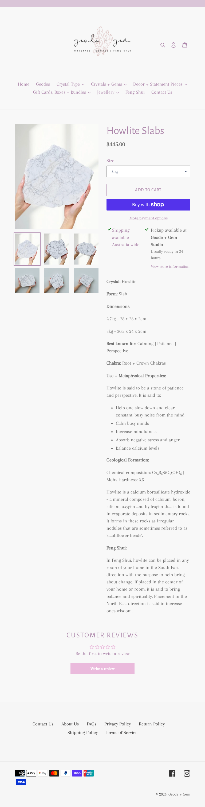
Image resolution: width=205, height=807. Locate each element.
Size (110, 160)
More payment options (148, 218)
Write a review (102, 668)
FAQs (91, 723)
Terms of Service (121, 732)
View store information (170, 266)
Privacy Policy (117, 723)
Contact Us (43, 723)
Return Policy (152, 723)
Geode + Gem (179, 794)
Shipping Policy (83, 732)
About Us (70, 723)
